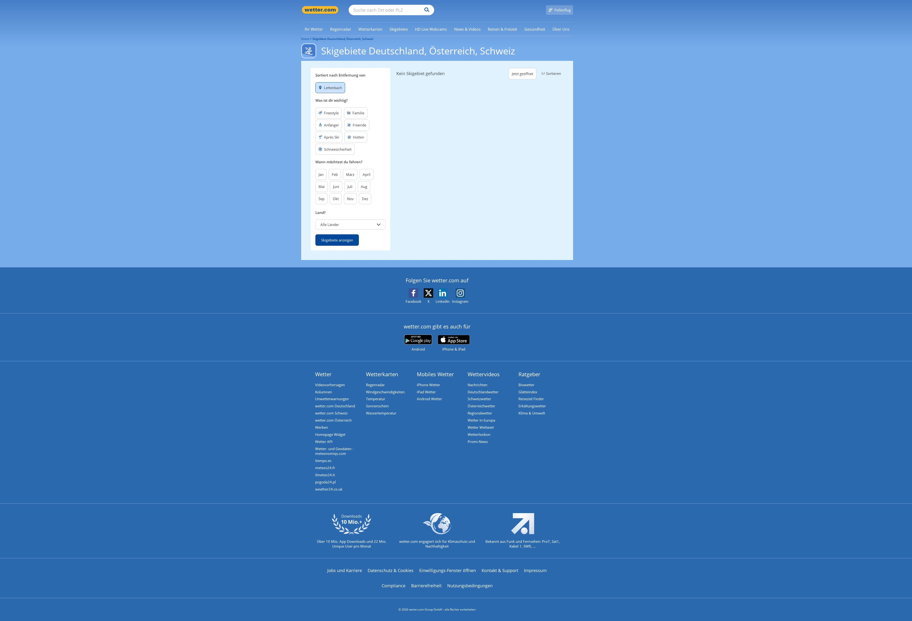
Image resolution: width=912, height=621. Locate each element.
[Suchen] (425, 10)
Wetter (323, 374)
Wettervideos (484, 374)
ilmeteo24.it (325, 474)
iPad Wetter (426, 392)
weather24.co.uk (328, 489)
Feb (335, 174)
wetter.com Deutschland (335, 406)
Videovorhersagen (330, 384)
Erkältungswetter (532, 406)
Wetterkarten (382, 374)
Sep (321, 198)
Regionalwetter (480, 413)
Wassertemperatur (381, 413)
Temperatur (375, 398)
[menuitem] (314, 29)
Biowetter (526, 384)
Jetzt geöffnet (522, 73)
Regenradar (375, 384)
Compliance (393, 585)
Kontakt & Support (500, 570)
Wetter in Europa (481, 420)
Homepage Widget (330, 434)
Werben (321, 427)
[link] (314, 29)
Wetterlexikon (479, 434)
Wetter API (323, 441)
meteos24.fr (325, 467)
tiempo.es (323, 460)
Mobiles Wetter (435, 374)
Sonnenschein (377, 406)
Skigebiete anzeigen (337, 240)
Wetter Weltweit (481, 427)
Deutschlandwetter (483, 392)
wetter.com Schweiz (331, 413)
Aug (364, 186)
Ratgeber (529, 374)
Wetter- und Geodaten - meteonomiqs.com (334, 451)
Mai (321, 186)
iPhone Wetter (428, 384)
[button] (350, 225)
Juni (336, 186)
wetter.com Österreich (333, 420)
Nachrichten (477, 384)
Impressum (535, 570)
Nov (350, 198)
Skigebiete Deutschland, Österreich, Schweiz (342, 39)
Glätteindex (527, 392)
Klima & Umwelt (531, 413)
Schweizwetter (479, 398)
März (350, 174)
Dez (365, 198)
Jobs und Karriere (344, 570)
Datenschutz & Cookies (390, 570)
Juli (349, 186)
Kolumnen (323, 392)
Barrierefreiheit (426, 585)
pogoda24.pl (325, 482)
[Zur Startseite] (320, 10)
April (366, 174)
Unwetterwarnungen (332, 398)
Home (305, 39)
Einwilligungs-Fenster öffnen (447, 570)
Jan (320, 174)
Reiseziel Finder (531, 398)
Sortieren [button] (553, 73)
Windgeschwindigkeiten (385, 392)
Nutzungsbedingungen (470, 585)
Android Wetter (429, 398)
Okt (336, 198)
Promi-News (478, 441)
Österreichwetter (481, 406)
